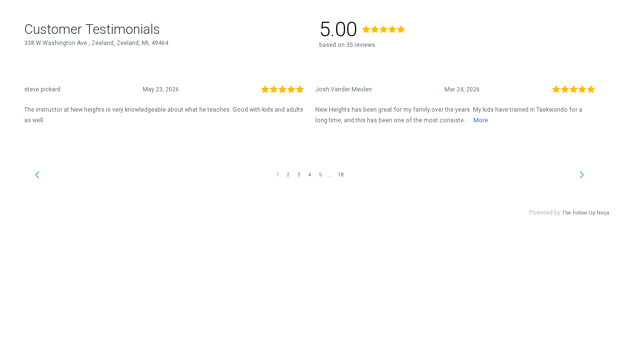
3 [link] (298, 175)
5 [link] (320, 175)
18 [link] (340, 175)
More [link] (480, 120)
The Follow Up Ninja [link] (585, 213)
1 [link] (277, 175)
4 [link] (309, 175)
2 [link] (288, 175)
